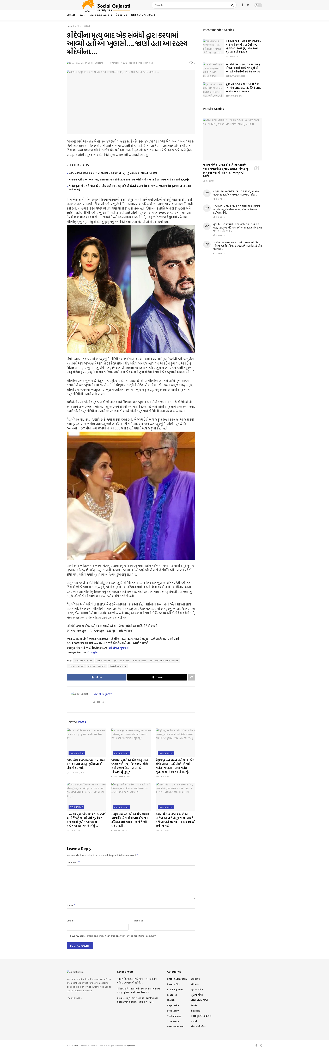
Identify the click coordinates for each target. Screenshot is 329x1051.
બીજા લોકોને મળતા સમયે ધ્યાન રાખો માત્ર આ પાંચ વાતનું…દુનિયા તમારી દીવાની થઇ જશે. (113, 173)
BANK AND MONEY (177, 979)
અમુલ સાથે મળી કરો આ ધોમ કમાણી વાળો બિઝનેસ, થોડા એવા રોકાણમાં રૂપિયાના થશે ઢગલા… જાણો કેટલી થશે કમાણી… (130, 820)
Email (71, 920)
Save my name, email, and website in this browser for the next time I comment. (113, 936)
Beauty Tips (173, 984)
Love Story (173, 1010)
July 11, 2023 (163, 830)
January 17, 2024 (121, 830)
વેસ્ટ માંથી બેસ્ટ (198, 1026)
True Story (173, 1021)
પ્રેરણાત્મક (121, 15)
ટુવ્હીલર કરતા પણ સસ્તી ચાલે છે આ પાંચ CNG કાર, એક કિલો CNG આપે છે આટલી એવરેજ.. (243, 87)
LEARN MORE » (74, 998)
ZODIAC (195, 979)
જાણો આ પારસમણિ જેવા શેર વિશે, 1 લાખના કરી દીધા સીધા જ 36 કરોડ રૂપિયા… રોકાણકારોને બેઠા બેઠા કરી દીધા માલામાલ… (237, 245)
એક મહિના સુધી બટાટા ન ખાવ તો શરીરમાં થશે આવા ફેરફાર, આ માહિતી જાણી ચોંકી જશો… (137, 1000)
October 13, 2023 (235, 96)
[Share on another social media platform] (191, 677)
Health (171, 1000)
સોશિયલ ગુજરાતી (119, 647)
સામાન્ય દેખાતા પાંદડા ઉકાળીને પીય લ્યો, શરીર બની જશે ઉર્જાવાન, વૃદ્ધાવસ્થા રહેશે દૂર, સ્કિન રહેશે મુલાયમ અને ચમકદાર (243, 46)
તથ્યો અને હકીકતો (101, 15)
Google (92, 652)
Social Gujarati (95, 62)
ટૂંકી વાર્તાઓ (197, 994)
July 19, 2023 (163, 776)
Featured (172, 994)
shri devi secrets (97, 665)
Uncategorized (175, 1026)
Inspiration (173, 1005)
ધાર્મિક (194, 1005)
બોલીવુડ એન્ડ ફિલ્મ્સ (201, 1016)
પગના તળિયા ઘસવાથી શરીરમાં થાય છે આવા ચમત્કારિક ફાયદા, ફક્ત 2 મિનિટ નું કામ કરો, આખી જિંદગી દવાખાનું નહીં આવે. (225, 171)
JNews (77, 1045)
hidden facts (139, 660)
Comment (73, 862)
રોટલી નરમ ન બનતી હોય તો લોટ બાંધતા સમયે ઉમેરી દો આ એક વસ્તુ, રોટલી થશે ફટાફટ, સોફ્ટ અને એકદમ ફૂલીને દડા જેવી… (236, 209)
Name (71, 905)
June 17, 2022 (234, 56)
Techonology (76, 807)
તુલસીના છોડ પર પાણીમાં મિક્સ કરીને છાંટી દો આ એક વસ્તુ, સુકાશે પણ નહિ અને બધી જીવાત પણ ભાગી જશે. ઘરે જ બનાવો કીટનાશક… (237, 227)
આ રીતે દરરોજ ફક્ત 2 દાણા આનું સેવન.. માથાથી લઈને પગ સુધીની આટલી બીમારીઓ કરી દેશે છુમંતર (243, 67)
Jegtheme (130, 1045)
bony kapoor (103, 660)
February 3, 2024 (76, 772)
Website (138, 920)
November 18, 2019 (118, 62)
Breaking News (143, 15)
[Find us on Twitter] (248, 5)
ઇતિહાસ (195, 984)
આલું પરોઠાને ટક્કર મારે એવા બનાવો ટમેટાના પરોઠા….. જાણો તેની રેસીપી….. (137, 980)
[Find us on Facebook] (242, 5)
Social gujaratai (118, 665)
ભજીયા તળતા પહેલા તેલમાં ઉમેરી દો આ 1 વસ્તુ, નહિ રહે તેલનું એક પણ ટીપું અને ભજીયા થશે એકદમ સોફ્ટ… (236, 192)
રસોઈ (83, 15)
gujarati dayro (121, 660)
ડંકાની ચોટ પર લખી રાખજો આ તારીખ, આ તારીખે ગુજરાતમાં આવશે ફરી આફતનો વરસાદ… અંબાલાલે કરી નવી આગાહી (175, 820)
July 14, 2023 (74, 830)
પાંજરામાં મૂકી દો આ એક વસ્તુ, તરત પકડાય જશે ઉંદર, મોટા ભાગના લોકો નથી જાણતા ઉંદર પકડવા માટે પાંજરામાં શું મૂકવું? (129, 179)
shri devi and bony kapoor (164, 660)
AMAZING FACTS (84, 660)
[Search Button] (233, 5)
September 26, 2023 (122, 776)
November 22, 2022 (236, 76)
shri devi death (76, 665)
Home (71, 15)
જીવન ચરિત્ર (197, 989)
